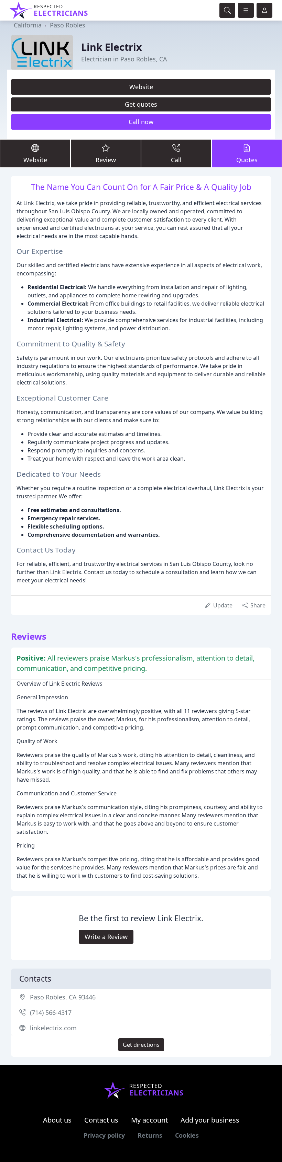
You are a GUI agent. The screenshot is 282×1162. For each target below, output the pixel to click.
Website (141, 87)
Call (176, 160)
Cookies (187, 1135)
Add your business (210, 1120)
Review (106, 160)
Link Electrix (111, 47)
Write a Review (106, 937)
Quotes (247, 160)
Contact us (101, 1120)
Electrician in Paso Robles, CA (124, 59)
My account (149, 1120)
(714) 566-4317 (51, 1012)
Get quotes (141, 104)
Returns (150, 1135)
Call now (141, 122)
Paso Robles (67, 25)
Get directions (141, 1044)
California (28, 25)
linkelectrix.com (53, 1028)
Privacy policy (104, 1135)
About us (57, 1120)
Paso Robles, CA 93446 (63, 997)
